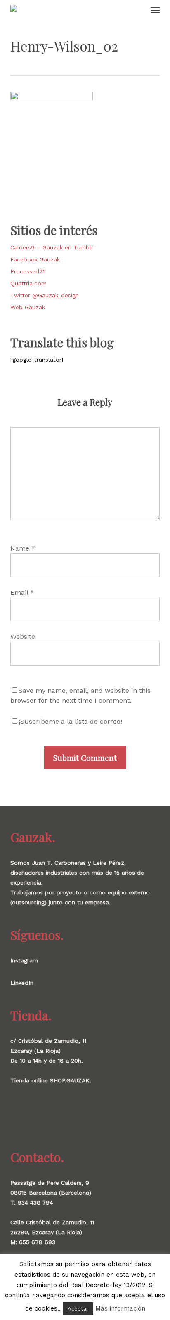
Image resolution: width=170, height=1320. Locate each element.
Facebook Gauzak (35, 259)
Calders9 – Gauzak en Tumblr (51, 247)
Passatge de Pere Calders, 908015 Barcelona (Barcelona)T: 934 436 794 (50, 1192)
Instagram (24, 960)
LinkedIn (21, 982)
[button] (155, 10)
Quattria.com (28, 283)
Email (22, 592)
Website (22, 636)
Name (22, 548)
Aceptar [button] (78, 1309)
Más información (120, 1308)
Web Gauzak (27, 307)
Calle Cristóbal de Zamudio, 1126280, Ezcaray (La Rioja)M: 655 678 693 (52, 1232)
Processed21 (27, 271)
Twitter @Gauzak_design (44, 295)
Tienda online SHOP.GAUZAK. (50, 1080)
